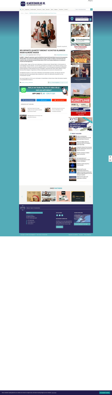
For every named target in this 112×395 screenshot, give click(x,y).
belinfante (31, 82)
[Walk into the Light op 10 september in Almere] (72, 178)
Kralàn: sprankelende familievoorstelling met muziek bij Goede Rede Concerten (84, 138)
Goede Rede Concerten (62, 54)
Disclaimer (81, 234)
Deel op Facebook (29, 100)
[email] (110, 160)
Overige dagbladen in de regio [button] (81, 224)
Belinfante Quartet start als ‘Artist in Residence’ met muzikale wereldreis (58, 110)
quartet (22, 82)
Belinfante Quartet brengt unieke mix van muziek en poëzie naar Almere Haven (35, 110)
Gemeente (39, 9)
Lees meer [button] (54, 392)
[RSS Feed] (62, 215)
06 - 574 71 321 (49, 94)
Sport (52, 9)
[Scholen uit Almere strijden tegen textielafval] (72, 154)
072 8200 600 (31, 220)
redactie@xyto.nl (31, 222)
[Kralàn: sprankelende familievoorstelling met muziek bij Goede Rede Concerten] (72, 138)
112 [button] (22, 9)
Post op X (44, 100)
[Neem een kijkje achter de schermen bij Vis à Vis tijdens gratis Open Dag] (72, 143)
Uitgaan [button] (55, 9)
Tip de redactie (60, 100)
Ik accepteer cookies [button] (104, 392)
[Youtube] (60, 215)
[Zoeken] (91, 9)
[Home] (20, 9)
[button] (20, 196)
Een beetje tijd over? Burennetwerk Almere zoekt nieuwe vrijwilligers (83, 160)
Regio (44, 9)
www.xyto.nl (30, 223)
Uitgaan (26, 13)
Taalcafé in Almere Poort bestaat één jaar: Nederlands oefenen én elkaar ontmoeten (84, 149)
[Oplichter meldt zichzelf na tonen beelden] (72, 165)
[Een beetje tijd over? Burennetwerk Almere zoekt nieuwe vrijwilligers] (72, 160)
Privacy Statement (87, 234)
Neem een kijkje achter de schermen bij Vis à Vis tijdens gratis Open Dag (83, 143)
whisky (26, 82)
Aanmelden (59, 227)
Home (22, 13)
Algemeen (27, 9)
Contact (66, 9)
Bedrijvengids (33, 9)
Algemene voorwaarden (73, 234)
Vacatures (61, 9)
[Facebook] (57, 215)
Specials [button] (47, 9)
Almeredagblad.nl (36, 3)
